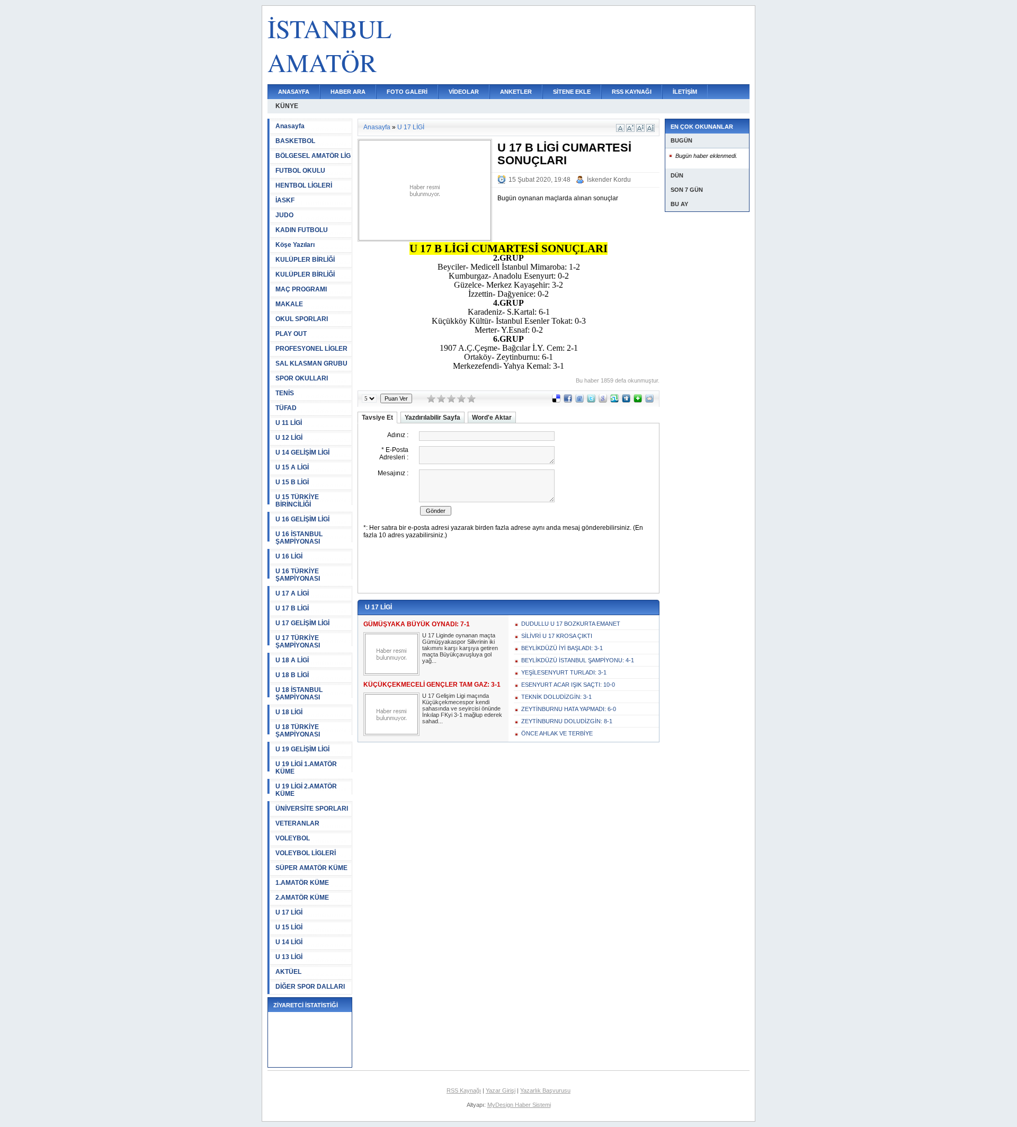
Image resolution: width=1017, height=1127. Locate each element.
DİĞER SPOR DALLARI (310, 986)
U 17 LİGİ (288, 912)
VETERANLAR (297, 823)
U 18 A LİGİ (292, 660)
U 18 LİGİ (288, 712)
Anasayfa (290, 126)
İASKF (285, 200)
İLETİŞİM (685, 91)
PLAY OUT (291, 334)
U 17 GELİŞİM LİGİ (302, 623)
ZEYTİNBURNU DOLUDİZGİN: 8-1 (566, 721)
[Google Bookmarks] (603, 400)
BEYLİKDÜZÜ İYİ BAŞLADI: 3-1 (562, 648)
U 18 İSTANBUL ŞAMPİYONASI (299, 693)
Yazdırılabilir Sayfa (432, 417)
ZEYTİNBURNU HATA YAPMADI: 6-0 (568, 709)
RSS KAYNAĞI (632, 91)
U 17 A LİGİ (292, 593)
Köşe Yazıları (295, 245)
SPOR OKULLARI (301, 378)
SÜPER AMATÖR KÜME (311, 868)
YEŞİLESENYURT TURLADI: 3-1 (563, 672)
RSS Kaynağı (464, 1090)
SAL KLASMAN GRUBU (311, 363)
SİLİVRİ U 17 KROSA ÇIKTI (556, 636)
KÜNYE (286, 106)
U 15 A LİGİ (292, 467)
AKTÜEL (288, 971)
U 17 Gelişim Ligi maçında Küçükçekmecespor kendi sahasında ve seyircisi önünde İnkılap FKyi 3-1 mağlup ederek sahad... (462, 708)
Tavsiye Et (377, 417)
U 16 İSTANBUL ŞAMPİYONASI (299, 537)
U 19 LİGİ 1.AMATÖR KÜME (306, 767)
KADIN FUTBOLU (301, 230)
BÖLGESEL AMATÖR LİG (313, 155)
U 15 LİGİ (288, 927)
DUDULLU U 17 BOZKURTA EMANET (570, 623)
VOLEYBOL (292, 838)
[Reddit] (649, 400)
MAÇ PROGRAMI (301, 289)
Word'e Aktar (492, 417)
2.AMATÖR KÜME (302, 897)
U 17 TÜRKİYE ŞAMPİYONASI (297, 641)
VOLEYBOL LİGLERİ (305, 853)
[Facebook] (568, 400)
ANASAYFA (293, 91)
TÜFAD (286, 408)
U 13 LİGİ (288, 957)
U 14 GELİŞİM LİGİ (302, 452)
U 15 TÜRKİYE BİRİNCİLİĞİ (297, 500)
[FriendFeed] (579, 400)
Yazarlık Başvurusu (545, 1090)
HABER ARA (348, 91)
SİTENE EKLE (572, 91)
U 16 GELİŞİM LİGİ (302, 519)
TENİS (284, 393)
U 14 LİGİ (288, 942)
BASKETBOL (295, 141)
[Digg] (626, 400)
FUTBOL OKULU (300, 170)
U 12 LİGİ (288, 437)
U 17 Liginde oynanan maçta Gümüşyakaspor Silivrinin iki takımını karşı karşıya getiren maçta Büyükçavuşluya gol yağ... (460, 648)
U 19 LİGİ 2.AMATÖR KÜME (306, 790)
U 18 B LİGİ (292, 675)
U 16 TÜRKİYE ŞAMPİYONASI (297, 574)
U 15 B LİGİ (292, 482)
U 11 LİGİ (288, 423)
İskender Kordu (609, 179)
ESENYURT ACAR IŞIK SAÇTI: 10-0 (568, 684)
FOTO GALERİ (407, 91)
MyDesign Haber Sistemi (519, 1105)
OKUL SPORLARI (301, 319)
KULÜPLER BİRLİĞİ (305, 259)
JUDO (284, 215)
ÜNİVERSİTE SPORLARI (311, 808)
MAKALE (289, 304)
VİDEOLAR (464, 91)
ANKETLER (516, 91)
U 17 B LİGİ (292, 608)
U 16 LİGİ (288, 556)
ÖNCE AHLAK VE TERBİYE (557, 733)
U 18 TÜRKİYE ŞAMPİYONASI (297, 730)
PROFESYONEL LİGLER (311, 348)
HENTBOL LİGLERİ (303, 185)
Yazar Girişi (500, 1090)
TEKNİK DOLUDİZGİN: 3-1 (556, 697)
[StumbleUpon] (614, 400)
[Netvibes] (638, 400)
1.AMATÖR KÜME (302, 882)
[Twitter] (591, 400)
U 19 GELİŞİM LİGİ (302, 749)
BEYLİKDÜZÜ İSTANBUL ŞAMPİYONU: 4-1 (577, 660)
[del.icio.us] (556, 400)
